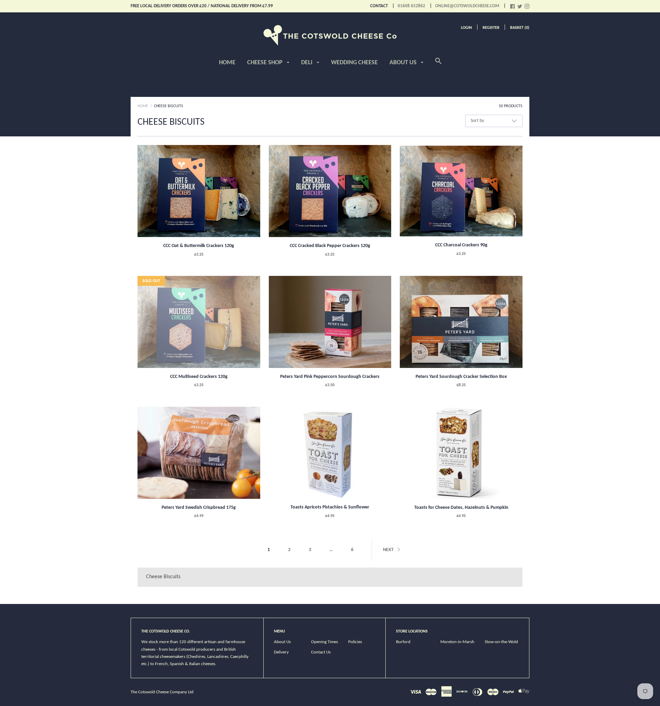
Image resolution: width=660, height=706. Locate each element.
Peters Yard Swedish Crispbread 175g (199, 507)
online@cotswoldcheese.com (467, 6)
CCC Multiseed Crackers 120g (199, 376)
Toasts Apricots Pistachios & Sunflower (329, 507)
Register (491, 28)
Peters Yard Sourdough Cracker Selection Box (461, 376)
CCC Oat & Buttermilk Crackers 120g (198, 245)
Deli (307, 62)
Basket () (519, 28)
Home (227, 62)
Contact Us (321, 652)
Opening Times (324, 642)
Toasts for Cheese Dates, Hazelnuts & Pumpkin (461, 507)
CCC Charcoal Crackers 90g (461, 245)
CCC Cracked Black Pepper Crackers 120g (330, 245)
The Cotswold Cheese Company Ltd (162, 692)
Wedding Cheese (354, 62)
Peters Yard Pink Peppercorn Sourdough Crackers (330, 376)
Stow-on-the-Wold (501, 642)
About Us (403, 62)
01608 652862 (411, 6)
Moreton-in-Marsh (457, 642)
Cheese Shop (265, 62)
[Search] (438, 65)
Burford (403, 642)
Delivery (281, 652)
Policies (355, 642)
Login (466, 28)
